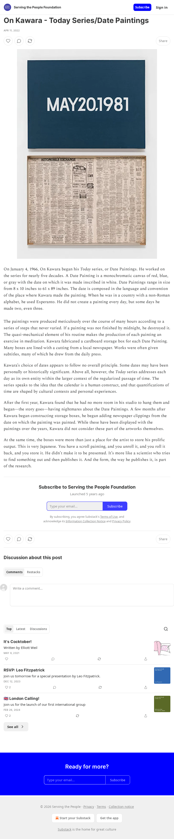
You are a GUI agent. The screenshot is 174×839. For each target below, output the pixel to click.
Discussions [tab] (38, 629)
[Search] (165, 628)
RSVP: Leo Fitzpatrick (24, 670)
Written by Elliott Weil (20, 647)
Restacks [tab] (33, 572)
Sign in (162, 7)
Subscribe (142, 7)
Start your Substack (75, 818)
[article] (87, 650)
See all (12, 726)
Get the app (109, 818)
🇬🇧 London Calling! (21, 698)
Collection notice (121, 806)
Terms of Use (109, 517)
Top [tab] (9, 629)
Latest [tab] (20, 629)
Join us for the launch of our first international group (44, 704)
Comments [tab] (14, 572)
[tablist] (23, 572)
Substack (64, 829)
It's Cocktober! (18, 641)
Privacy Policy (121, 521)
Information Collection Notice (86, 521)
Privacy (88, 806)
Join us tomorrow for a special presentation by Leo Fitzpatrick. (52, 676)
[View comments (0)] (19, 40)
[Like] (8, 40)
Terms (101, 806)
